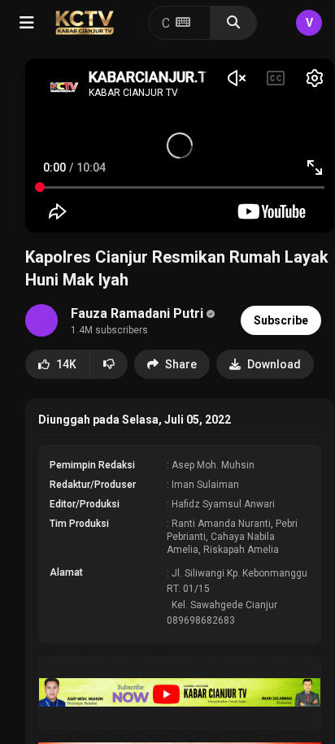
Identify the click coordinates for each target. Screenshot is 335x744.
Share (181, 364)
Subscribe (281, 320)
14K (66, 364)
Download (274, 364)
